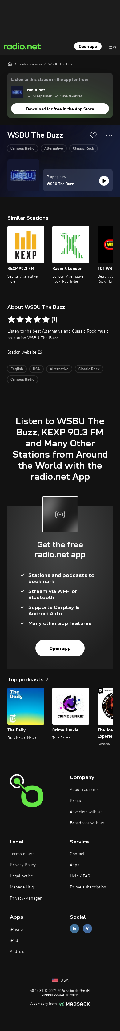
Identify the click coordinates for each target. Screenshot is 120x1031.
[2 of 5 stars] (20, 319)
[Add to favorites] (93, 135)
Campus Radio (22, 149)
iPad (14, 940)
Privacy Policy (23, 865)
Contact (77, 854)
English (16, 369)
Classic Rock (83, 149)
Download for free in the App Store (60, 109)
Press (75, 801)
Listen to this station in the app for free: (49, 79)
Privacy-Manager (26, 898)
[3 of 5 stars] (28, 319)
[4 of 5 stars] (37, 319)
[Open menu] (112, 46)
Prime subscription (88, 887)
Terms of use (22, 854)
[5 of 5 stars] (46, 319)
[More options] (109, 135)
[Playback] (104, 181)
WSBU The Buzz (60, 184)
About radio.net (84, 790)
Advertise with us (86, 812)
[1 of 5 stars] (11, 319)
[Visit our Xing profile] (87, 928)
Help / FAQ (80, 876)
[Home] (9, 63)
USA (36, 369)
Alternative (53, 149)
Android (17, 952)
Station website (21, 352)
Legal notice (21, 876)
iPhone (16, 929)
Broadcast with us (87, 823)
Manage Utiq (22, 887)
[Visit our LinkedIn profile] (74, 928)
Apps (74, 865)
